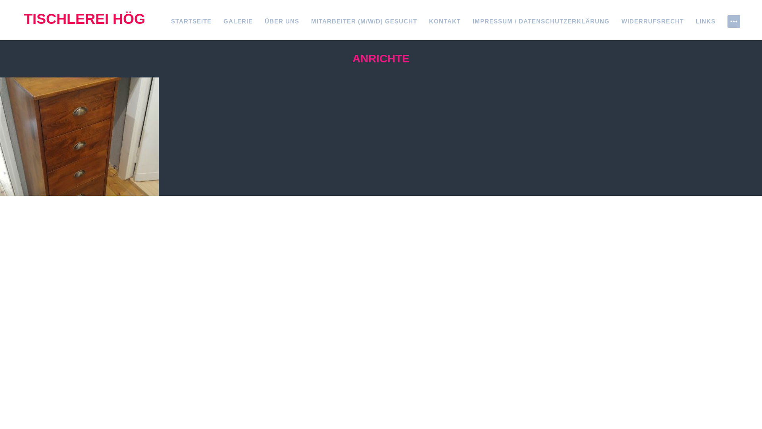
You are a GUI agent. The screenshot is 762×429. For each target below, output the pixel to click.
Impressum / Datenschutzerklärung (541, 21)
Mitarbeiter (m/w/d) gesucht (364, 21)
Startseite (191, 21)
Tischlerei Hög (84, 19)
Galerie (238, 21)
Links (706, 21)
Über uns (282, 21)
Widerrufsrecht (653, 21)
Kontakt (445, 21)
